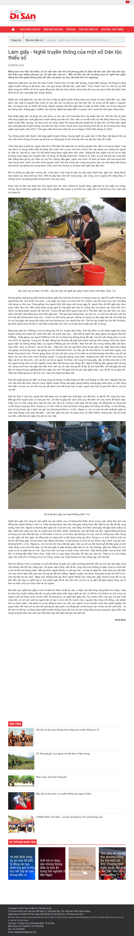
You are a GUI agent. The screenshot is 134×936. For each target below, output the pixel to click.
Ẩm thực (71, 29)
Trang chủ (16, 40)
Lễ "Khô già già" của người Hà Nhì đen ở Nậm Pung (63, 753)
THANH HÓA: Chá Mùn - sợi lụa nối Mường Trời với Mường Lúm (69, 817)
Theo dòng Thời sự (30, 29)
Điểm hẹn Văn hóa (53, 29)
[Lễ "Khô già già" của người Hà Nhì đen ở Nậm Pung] (21, 761)
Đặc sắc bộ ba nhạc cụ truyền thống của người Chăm (63, 793)
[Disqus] (67, 673)
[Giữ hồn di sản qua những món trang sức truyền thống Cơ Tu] (21, 737)
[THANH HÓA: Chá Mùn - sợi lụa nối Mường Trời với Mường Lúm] (21, 824)
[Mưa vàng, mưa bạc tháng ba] (21, 780)
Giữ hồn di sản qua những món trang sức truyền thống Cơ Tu (68, 729)
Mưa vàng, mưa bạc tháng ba (51, 777)
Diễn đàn (30, 36)
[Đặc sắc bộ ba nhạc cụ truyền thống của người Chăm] (21, 801)
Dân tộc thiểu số (88, 29)
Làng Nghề (16, 36)
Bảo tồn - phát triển (112, 29)
